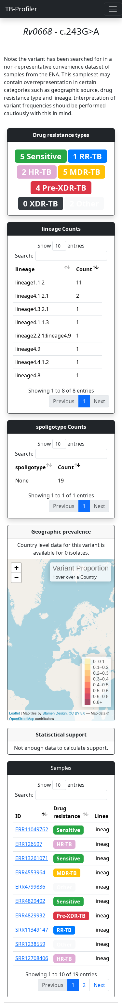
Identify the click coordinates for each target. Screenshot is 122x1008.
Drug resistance (66, 812)
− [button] (16, 577)
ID (18, 816)
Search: (24, 255)
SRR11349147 (31, 929)
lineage (24, 269)
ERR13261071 (31, 858)
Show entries (61, 245)
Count (84, 269)
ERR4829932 (30, 915)
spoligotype (30, 467)
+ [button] (16, 568)
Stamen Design (55, 712)
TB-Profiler (21, 9)
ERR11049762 (31, 829)
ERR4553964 (30, 872)
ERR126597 (28, 843)
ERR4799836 (30, 886)
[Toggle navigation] (113, 9)
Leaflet (14, 712)
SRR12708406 (31, 958)
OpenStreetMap (21, 718)
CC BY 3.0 (77, 712)
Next (99, 985)
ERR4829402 (30, 900)
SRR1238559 (30, 943)
